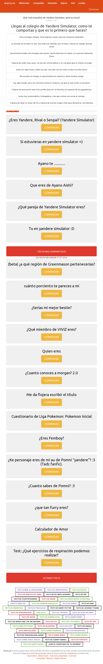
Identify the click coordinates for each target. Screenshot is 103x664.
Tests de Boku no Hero (83, 612)
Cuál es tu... (41, 612)
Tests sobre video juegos (28, 639)
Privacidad (41, 658)
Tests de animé (48, 599)
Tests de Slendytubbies (55, 639)
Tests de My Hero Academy (58, 594)
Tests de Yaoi (90, 621)
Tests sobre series (56, 635)
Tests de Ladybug (60, 612)
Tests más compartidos (58, 656)
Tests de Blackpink (46, 626)
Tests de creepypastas (57, 590)
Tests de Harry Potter (60, 608)
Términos (49, 658)
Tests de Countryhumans (25, 599)
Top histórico (32, 656)
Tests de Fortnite (79, 639)
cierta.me (9, 3)
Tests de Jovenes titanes (87, 608)
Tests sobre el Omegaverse (29, 590)
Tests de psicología (37, 608)
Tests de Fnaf (87, 603)
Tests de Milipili (79, 590)
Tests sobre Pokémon (51, 630)
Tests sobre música (79, 635)
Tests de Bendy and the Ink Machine (24, 621)
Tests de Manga (84, 626)
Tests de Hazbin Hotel (50, 617)
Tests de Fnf (81, 594)
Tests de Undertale (14, 608)
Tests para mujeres (27, 630)
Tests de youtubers (70, 621)
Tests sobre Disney (73, 617)
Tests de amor (28, 617)
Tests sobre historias (23, 626)
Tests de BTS (51, 621)
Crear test (94, 9)
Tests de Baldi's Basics (33, 644)
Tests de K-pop (65, 626)
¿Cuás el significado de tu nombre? (64, 644)
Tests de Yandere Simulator (45, 603)
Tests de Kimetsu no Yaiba (29, 594)
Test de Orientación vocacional (75, 599)
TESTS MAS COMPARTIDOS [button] (51, 251)
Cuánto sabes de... (18, 603)
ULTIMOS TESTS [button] (51, 578)
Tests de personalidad (21, 612)
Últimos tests (43, 656)
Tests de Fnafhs (69, 603)
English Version (60, 658)
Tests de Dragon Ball (76, 630)
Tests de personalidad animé (30, 635)
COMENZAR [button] (51, 127)
